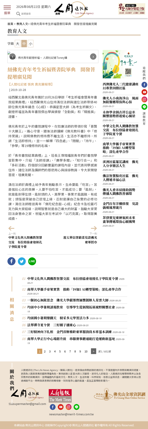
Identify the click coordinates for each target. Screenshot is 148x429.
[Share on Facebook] (11, 263)
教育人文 (22, 24)
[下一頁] (93, 351)
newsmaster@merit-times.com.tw (71, 414)
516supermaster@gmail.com (27, 404)
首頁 (10, 24)
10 (85, 351)
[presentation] (12, 56)
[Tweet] (22, 263)
